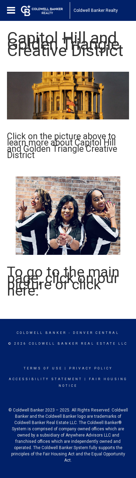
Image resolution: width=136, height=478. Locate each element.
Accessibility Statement (45, 379)
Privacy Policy (91, 368)
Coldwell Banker (42, 333)
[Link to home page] (45, 10)
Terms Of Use (43, 368)
